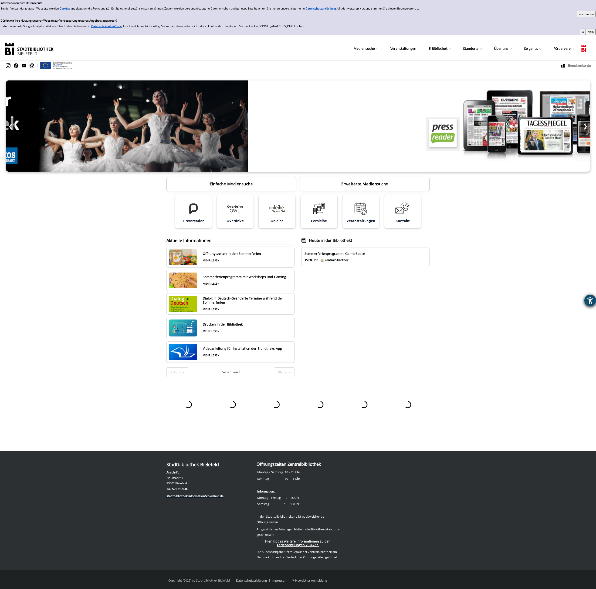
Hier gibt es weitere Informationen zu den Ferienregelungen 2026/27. (298, 543)
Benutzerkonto (579, 65)
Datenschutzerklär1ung (320, 8)
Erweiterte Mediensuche (364, 183)
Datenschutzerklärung (251, 580)
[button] (366, 48)
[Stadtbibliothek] (29, 48)
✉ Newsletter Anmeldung (309, 580)
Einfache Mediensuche (231, 183)
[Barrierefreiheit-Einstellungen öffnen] (590, 300)
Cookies (65, 8)
